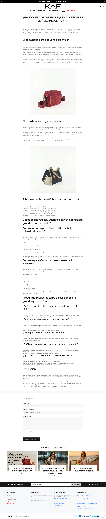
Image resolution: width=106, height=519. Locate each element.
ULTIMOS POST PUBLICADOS (53, 447)
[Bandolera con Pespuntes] (53, 91)
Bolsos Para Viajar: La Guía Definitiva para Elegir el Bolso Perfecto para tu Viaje (53, 472)
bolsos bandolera (29, 46)
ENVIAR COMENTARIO (31, 439)
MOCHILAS (9, 497)
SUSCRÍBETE (76, 484)
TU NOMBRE (26, 403)
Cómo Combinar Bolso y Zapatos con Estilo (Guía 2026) (22, 471)
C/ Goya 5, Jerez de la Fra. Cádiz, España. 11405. (87, 503)
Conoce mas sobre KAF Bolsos (61, 499)
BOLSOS (9, 495)
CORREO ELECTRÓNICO (29, 409)
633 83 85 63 (85, 498)
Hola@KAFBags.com (85, 495)
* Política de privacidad (59, 504)
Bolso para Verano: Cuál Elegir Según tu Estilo (84, 470)
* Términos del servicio (59, 505)
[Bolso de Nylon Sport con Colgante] (53, 169)
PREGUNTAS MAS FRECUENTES (84, 508)
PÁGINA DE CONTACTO (82, 507)
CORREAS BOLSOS (11, 499)
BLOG (8, 502)
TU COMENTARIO (27, 416)
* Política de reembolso (59, 502)
